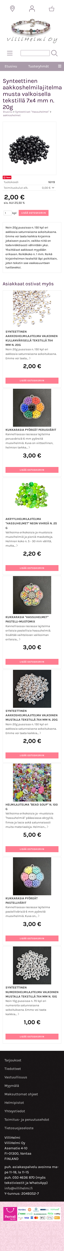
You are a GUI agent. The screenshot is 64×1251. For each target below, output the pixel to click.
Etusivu (11, 66)
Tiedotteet (12, 1069)
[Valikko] (59, 66)
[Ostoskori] (51, 8)
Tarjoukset (12, 1060)
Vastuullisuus (15, 1077)
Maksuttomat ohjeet (21, 1094)
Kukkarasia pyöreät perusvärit (31, 429)
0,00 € (46, 187)
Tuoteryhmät (38, 66)
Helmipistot (14, 1103)
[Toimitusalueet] (12, 8)
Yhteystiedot (14, 1111)
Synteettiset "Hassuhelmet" (32, 111)
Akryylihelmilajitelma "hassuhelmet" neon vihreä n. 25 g (31, 523)
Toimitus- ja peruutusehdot (26, 1120)
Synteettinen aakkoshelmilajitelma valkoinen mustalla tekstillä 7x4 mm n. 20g (32, 715)
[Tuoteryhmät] (10, 53)
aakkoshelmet (12, 115)
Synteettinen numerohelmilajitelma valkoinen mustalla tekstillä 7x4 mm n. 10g (32, 992)
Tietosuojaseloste (18, 1128)
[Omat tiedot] (32, 8)
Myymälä (11, 1086)
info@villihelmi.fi (18, 1188)
